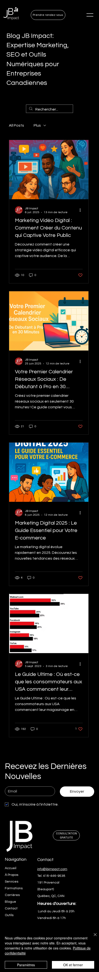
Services (11, 881)
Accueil (10, 868)
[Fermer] (92, 937)
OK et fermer (73, 964)
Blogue (10, 901)
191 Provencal (48, 882)
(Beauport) (45, 889)
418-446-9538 (54, 876)
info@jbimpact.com (52, 869)
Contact (11, 908)
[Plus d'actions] (82, 210)
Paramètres (26, 964)
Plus (37, 125)
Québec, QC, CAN (50, 896)
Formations (14, 888)
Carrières (12, 895)
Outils (9, 915)
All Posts (16, 125)
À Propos (11, 875)
